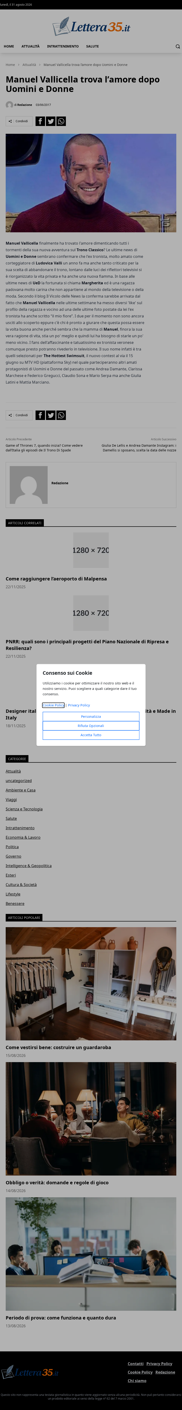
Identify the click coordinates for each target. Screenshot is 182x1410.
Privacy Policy (79, 705)
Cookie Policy (53, 705)
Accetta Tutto (91, 735)
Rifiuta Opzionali (91, 726)
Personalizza (91, 716)
